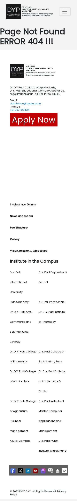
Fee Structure (19, 227)
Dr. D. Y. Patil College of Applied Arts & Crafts (52, 381)
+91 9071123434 (19, 110)
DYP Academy (19, 302)
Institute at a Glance (23, 204)
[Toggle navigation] (65, 11)
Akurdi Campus (20, 441)
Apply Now (33, 119)
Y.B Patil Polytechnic (51, 302)
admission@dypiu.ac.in (25, 103)
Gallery (15, 239)
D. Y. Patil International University (18, 282)
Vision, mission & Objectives (28, 250)
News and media (21, 216)
